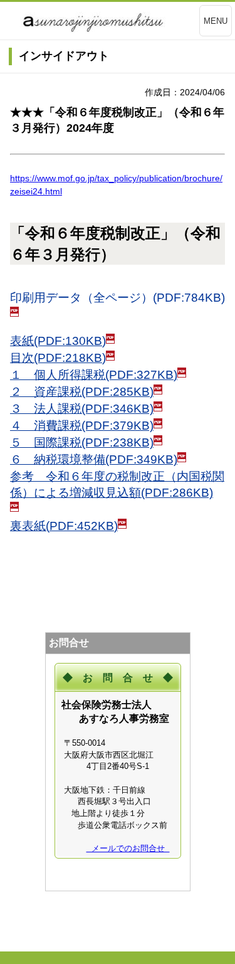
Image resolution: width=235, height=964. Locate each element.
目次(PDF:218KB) (58, 357)
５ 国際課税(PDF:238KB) (82, 442)
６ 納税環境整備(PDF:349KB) (93, 459)
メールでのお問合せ (128, 848)
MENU (215, 21)
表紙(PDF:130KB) (58, 340)
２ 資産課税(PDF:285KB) (82, 391)
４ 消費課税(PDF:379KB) (82, 425)
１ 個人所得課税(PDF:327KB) (93, 374)
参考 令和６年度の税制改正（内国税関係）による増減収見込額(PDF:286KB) (117, 484)
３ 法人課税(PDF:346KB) (82, 408)
